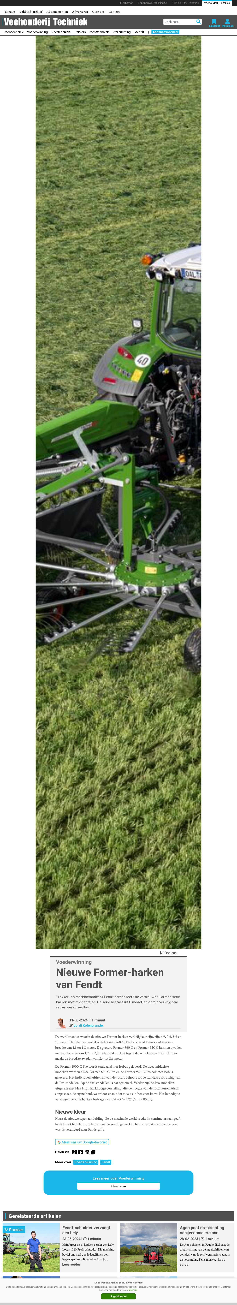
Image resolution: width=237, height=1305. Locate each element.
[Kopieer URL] (94, 1152)
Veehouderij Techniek (217, 3)
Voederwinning (37, 32)
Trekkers (80, 32)
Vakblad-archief (30, 11)
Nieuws (10, 11)
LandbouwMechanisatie (152, 3)
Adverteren (80, 11)
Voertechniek (61, 32)
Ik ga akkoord (119, 1296)
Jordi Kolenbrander (88, 1025)
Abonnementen (57, 11)
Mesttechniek (99, 32)
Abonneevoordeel (165, 32)
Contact (114, 11)
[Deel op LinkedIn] (88, 1152)
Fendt (105, 1162)
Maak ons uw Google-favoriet (84, 1142)
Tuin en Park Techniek (185, 3)
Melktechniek (14, 32)
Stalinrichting (122, 32)
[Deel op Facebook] (81, 1152)
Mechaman (126, 3)
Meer (138, 32)
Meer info (133, 1290)
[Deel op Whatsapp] (75, 1152)
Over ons (98, 11)
